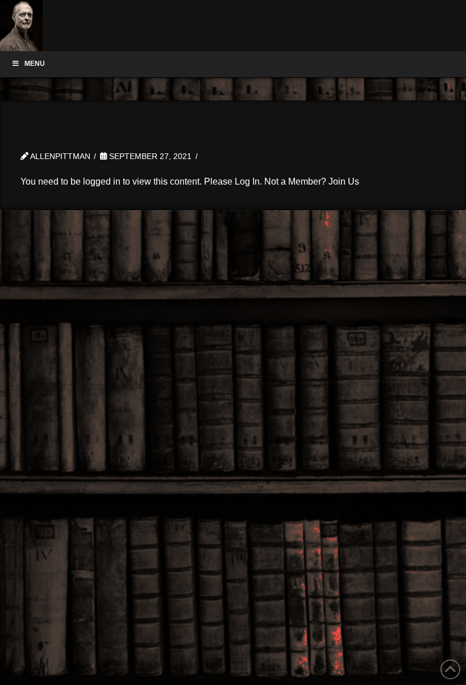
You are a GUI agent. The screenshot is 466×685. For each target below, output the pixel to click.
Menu (34, 64)
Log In (247, 181)
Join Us (343, 181)
